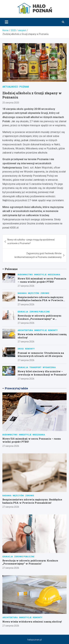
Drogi (21, 349)
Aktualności (10, 86)
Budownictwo (25, 274)
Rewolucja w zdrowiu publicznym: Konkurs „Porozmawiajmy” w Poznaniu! (40, 318)
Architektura (25, 330)
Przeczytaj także (16, 388)
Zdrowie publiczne (39, 312)
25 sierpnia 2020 (10, 102)
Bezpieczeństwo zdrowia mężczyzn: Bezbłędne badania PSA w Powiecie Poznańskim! (41, 300)
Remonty (53, 330)
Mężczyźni (33, 293)
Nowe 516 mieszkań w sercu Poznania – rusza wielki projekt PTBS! (42, 280)
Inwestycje (40, 274)
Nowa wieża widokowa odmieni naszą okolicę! (42, 336)
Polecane (11, 269)
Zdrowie (44, 293)
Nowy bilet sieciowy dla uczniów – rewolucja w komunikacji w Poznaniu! (42, 373)
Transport (35, 367)
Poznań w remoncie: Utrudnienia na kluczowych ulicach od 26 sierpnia (41, 354)
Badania (22, 293)
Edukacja (23, 312)
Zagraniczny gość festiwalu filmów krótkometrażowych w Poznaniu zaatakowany (38, 255)
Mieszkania (54, 274)
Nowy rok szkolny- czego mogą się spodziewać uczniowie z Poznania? (31, 241)
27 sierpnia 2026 (26, 286)
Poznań (24, 86)
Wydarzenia (49, 367)
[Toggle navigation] (6, 22)
